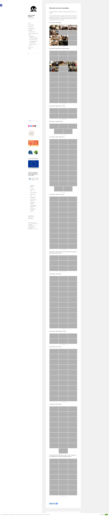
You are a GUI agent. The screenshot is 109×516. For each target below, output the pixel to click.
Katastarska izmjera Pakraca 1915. (33, 45)
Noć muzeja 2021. (31, 36)
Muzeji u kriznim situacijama (33, 39)
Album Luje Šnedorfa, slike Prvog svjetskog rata (33, 42)
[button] (1, 5)
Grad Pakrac (32, 188)
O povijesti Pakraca (30, 26)
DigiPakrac (31, 186)
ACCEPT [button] (106, 514)
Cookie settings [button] (102, 514)
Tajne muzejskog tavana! (31, 28)
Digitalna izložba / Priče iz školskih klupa (33, 34)
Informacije (29, 48)
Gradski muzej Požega (33, 192)
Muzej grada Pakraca (31, 24)
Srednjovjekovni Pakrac (32, 31)
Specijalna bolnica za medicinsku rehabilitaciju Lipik (33, 206)
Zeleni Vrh (31, 211)
